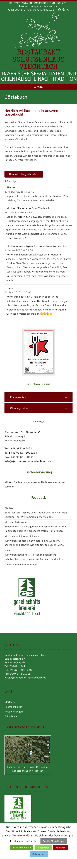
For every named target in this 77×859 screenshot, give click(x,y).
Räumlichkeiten (13, 707)
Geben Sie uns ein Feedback (21, 564)
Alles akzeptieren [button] (21, 847)
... (71, 187)
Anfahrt (27, 2)
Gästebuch (10, 716)
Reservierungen (13, 711)
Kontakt (14, 2)
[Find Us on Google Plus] (63, 10)
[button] (38, 397)
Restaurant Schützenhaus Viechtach (38, 60)
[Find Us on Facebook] (59, 10)
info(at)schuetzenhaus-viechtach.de (27, 461)
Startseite (10, 702)
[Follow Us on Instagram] (68, 10)
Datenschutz (58, 2)
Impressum (41, 2)
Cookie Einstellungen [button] (54, 841)
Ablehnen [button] (60, 847)
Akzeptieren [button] (43, 847)
